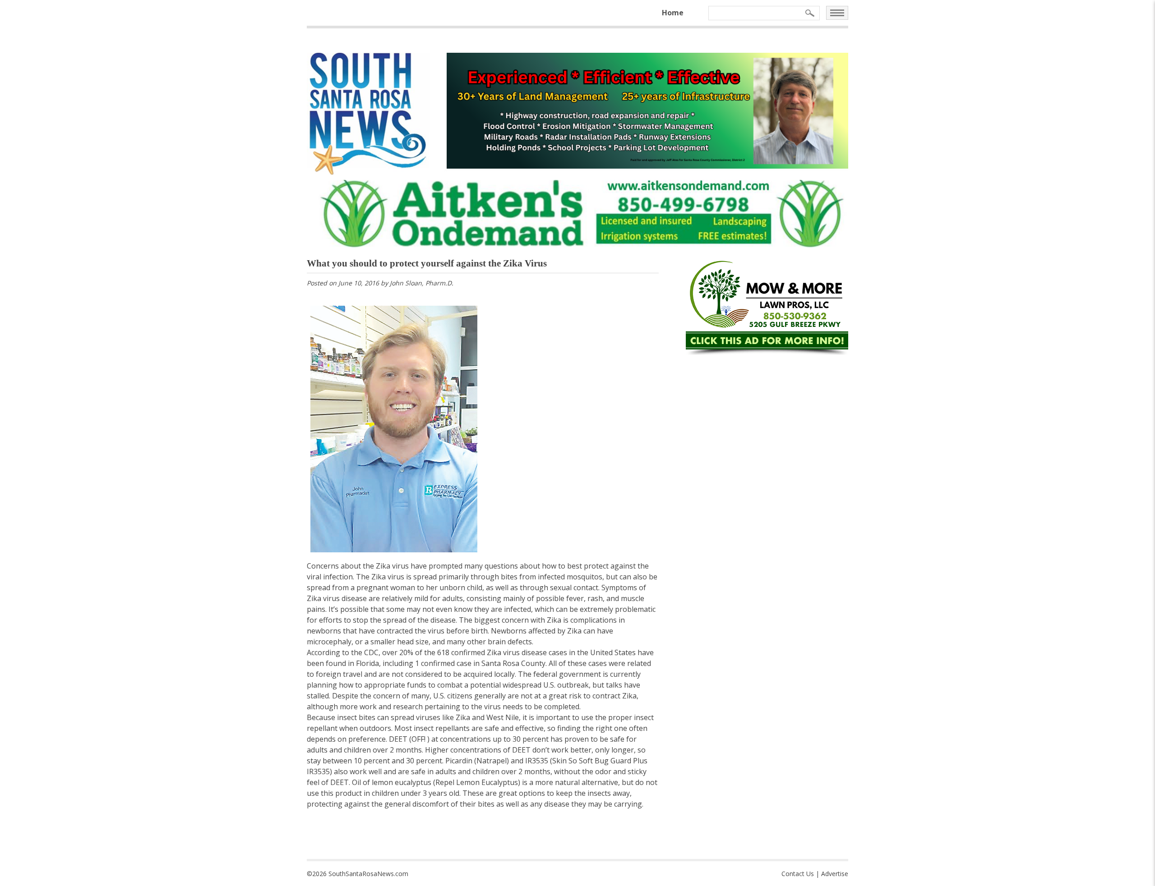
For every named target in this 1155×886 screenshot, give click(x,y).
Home (673, 13)
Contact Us (797, 873)
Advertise (834, 873)
